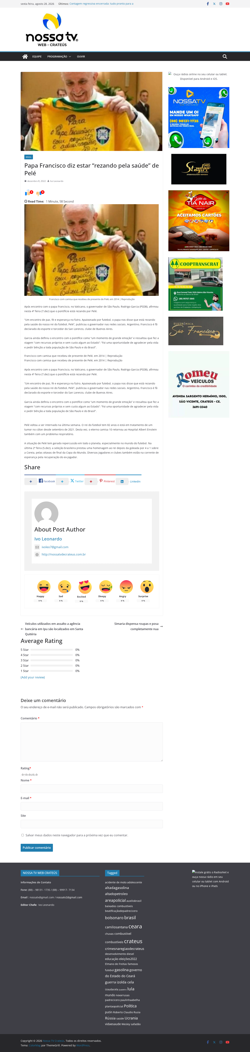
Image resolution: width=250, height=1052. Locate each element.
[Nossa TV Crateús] (25, 56)
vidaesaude (113, 1024)
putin (108, 1012)
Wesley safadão (131, 1024)
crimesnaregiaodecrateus (124, 948)
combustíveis (114, 942)
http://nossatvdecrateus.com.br (64, 554)
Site (23, 816)
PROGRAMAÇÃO (57, 56)
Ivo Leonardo (56, 181)
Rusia (137, 1012)
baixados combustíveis (119, 906)
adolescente (134, 882)
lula (130, 988)
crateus (133, 941)
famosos (133, 964)
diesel (130, 954)
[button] (69, 56)
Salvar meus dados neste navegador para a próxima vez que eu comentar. (77, 835)
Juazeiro (123, 989)
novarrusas (123, 995)
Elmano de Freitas (116, 964)
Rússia (110, 1018)
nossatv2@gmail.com (69, 897)
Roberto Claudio (123, 1012)
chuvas (109, 933)
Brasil (28, 157)
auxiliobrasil (133, 901)
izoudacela (111, 989)
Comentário (30, 718)
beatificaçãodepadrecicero (121, 911)
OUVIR (81, 56)
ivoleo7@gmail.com (55, 547)
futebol (109, 970)
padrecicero (112, 1000)
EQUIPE (37, 56)
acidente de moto (115, 882)
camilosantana (116, 927)
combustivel (122, 934)
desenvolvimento (115, 954)
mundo (110, 995)
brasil (130, 917)
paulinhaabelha (130, 1000)
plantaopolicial (114, 1006)
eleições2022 (128, 959)
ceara (135, 926)
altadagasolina (117, 887)
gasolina (122, 969)
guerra (110, 982)
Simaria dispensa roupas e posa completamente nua (136, 626)
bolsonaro (114, 917)
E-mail (26, 798)
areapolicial (115, 900)
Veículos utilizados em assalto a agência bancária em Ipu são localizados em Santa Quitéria (54, 629)
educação (111, 959)
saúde (120, 1018)
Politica (130, 1005)
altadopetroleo (116, 894)
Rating (26, 768)
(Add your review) (33, 677)
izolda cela (125, 982)
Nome (26, 780)
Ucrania (131, 1018)
